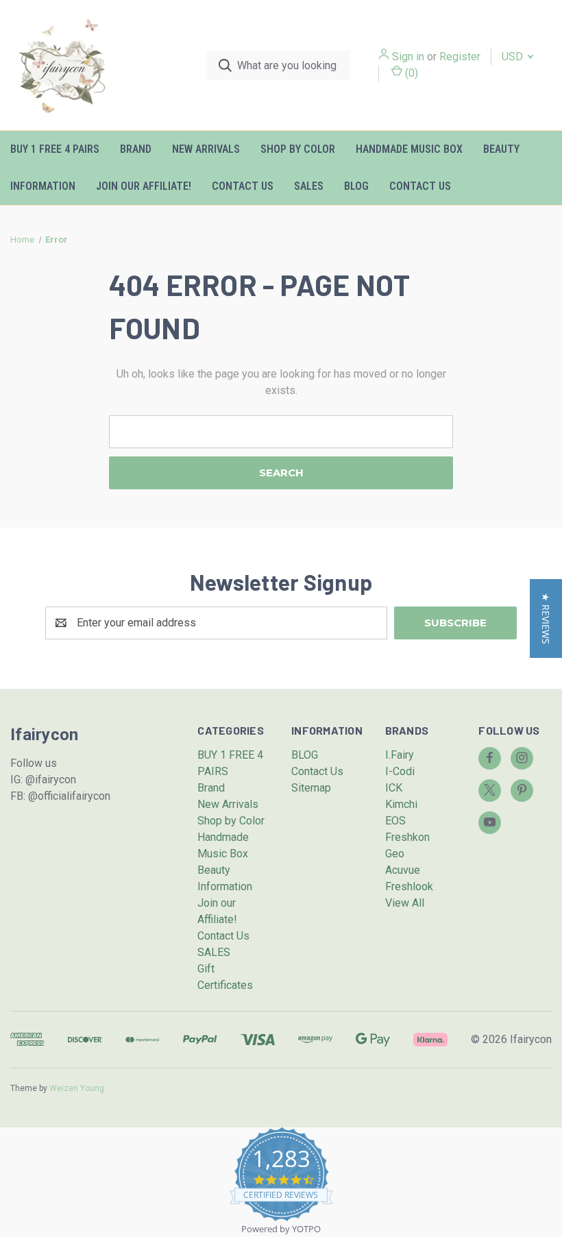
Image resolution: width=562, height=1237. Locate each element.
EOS (395, 820)
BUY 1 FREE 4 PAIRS (54, 149)
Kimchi (401, 804)
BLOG (356, 186)
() (410, 72)
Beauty (501, 149)
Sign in (408, 56)
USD (514, 56)
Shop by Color (297, 149)
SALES (308, 186)
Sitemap (311, 787)
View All (404, 902)
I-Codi (400, 771)
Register (459, 56)
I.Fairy (399, 754)
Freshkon (407, 837)
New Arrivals (206, 149)
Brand (135, 149)
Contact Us (242, 186)
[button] (546, 618)
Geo (394, 853)
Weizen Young (76, 1088)
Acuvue (402, 870)
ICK (393, 787)
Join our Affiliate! (143, 186)
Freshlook (409, 886)
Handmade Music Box (409, 149)
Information (42, 186)
